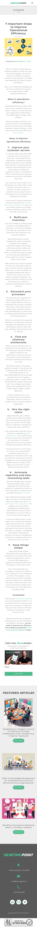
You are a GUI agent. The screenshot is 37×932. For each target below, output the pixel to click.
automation (25, 493)
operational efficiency (24, 599)
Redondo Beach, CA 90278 (19, 870)
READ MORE (18, 740)
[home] (18, 3)
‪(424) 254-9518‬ (19, 892)
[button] (32, 3)
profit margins (18, 133)
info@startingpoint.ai (19, 881)
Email (7, 667)
